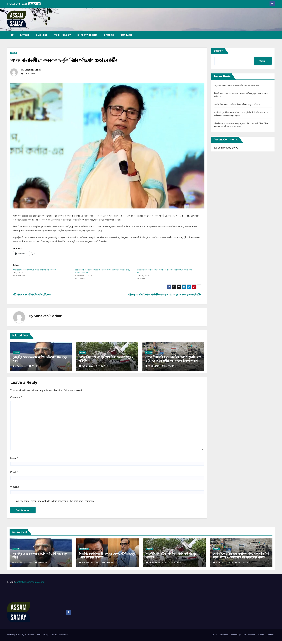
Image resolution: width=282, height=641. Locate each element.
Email (14, 472)
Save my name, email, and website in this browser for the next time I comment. (54, 501)
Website (14, 487)
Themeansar (62, 635)
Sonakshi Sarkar (33, 69)
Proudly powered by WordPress (21, 635)
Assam (13, 53)
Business (42, 35)
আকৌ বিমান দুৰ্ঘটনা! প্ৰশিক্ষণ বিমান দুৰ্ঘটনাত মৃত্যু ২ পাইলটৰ (106, 359)
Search (218, 50)
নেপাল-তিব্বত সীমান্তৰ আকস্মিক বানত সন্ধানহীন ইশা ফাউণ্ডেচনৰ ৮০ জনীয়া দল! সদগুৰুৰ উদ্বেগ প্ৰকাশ (173, 359)
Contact (126, 35)
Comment (16, 397)
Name (14, 458)
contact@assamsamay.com (29, 582)
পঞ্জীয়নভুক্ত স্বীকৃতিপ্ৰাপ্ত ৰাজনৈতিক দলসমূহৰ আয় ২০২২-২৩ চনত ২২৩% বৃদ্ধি (163, 294)
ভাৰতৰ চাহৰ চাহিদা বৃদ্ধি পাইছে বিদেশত (33, 294)
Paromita (37, 366)
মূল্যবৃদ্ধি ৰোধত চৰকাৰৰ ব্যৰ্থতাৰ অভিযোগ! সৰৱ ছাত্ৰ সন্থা (40, 359)
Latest (25, 35)
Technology (62, 35)
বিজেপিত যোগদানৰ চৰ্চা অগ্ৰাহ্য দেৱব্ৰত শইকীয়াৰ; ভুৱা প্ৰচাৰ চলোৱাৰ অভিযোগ (107, 555)
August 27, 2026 (24, 563)
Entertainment (87, 35)
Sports (109, 35)
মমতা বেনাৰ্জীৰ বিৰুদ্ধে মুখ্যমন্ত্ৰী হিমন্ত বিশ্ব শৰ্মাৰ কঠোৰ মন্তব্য (34, 270)
